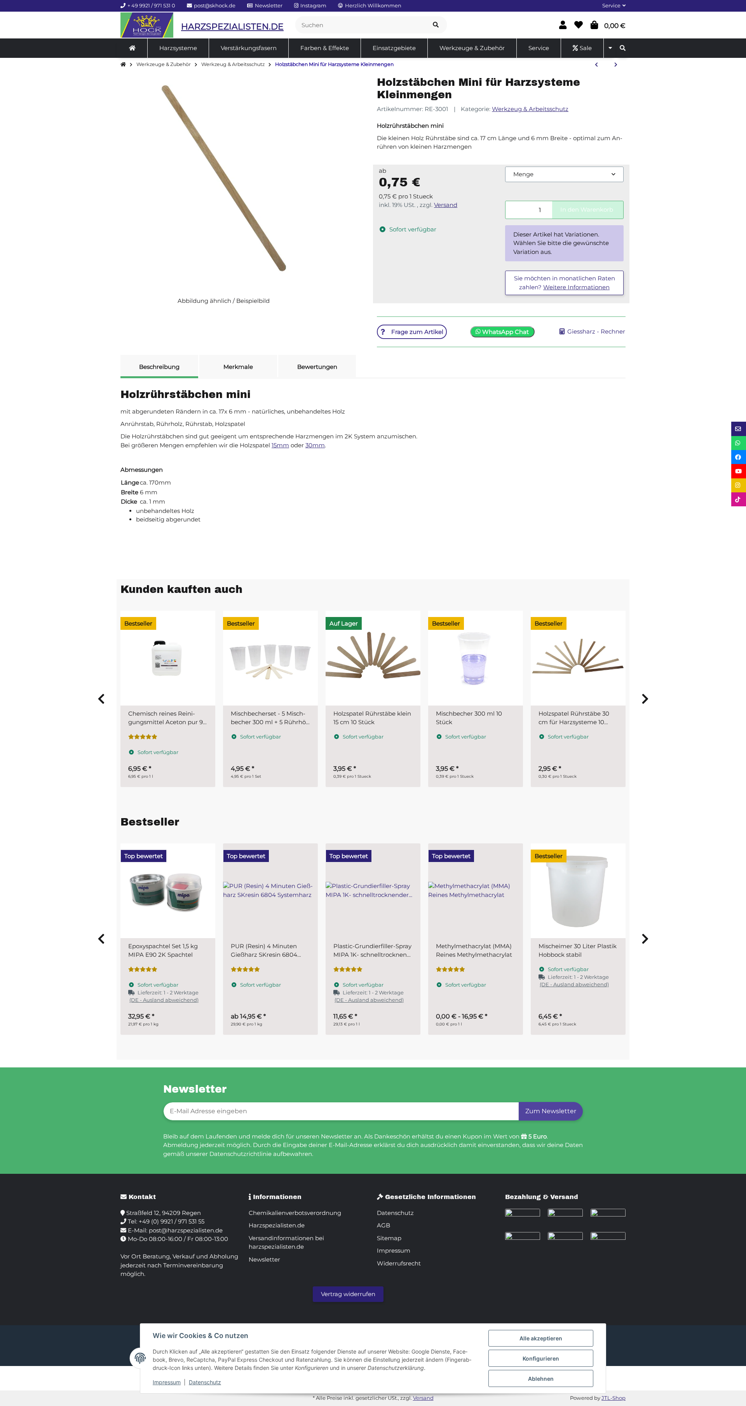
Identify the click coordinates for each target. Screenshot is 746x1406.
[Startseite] (123, 64)
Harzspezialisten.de (277, 1225)
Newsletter (264, 1259)
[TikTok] (738, 499)
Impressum (167, 1382)
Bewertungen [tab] (317, 366)
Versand (445, 205)
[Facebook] (738, 457)
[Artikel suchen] (436, 25)
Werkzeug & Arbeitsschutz (530, 109)
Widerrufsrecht (399, 1263)
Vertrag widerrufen (348, 1294)
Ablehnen (541, 1378)
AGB (383, 1225)
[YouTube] (738, 471)
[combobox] (564, 174)
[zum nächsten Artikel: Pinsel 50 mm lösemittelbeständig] (616, 65)
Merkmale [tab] (238, 366)
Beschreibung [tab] (159, 366)
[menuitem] (132, 48)
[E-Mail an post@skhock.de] (738, 429)
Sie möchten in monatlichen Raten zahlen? (564, 283)
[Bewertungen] (142, 737)
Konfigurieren (541, 1358)
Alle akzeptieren (540, 1338)
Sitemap (389, 1238)
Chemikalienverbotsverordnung (295, 1213)
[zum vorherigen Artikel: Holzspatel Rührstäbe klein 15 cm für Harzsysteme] (596, 65)
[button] (611, 6)
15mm (280, 445)
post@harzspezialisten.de (186, 1230)
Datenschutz (205, 1382)
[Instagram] (738, 485)
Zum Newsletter (550, 1111)
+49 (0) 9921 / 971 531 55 (171, 1221)
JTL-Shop (613, 1398)
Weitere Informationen (576, 287)
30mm (315, 445)
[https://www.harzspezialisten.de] (132, 48)
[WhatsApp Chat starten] (738, 443)
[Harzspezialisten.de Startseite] (146, 25)
